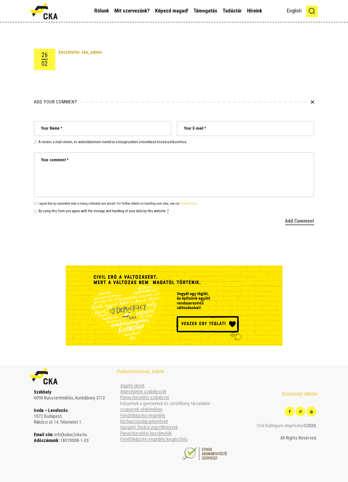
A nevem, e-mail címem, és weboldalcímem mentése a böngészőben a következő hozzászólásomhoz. (112, 142)
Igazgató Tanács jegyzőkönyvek (149, 427)
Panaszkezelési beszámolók (146, 433)
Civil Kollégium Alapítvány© (282, 425)
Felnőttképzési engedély (142, 415)
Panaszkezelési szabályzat (144, 397)
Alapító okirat (132, 385)
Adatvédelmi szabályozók (143, 391)
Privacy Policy (189, 203)
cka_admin (91, 52)
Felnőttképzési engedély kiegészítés (154, 439)
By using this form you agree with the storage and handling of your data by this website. (104, 211)
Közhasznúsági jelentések (144, 421)
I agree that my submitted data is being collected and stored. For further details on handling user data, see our (118, 203)
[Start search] (312, 11)
